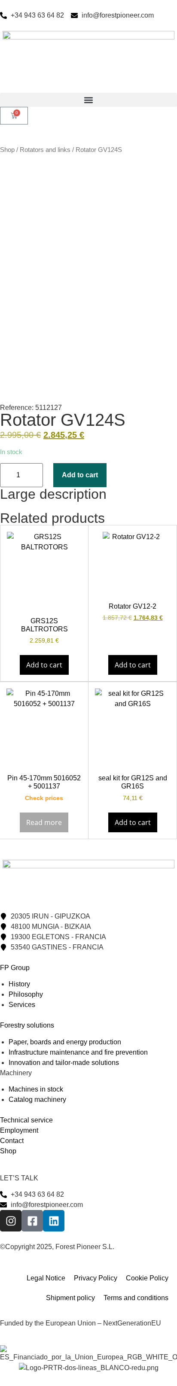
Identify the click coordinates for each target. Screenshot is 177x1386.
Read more (44, 822)
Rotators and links (45, 149)
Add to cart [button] (44, 665)
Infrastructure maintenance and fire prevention (78, 1052)
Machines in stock (36, 1089)
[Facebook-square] (32, 1220)
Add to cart (80, 475)
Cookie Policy (147, 1278)
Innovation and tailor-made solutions (64, 1062)
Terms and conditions (136, 1297)
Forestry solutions (27, 1025)
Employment (19, 1130)
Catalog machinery (37, 1099)
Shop (7, 149)
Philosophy (26, 994)
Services (22, 1004)
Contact (12, 1140)
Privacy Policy (95, 1278)
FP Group (15, 967)
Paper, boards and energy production (65, 1042)
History (19, 984)
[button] (88, 100)
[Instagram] (10, 1220)
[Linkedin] (53, 1220)
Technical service (26, 1120)
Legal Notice (46, 1278)
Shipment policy (70, 1297)
